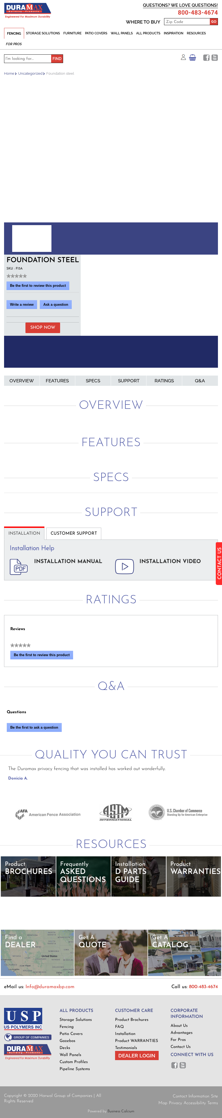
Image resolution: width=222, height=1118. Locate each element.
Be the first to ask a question (34, 727)
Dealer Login (136, 1055)
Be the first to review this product (39, 287)
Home (9, 73)
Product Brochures (131, 1020)
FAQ (119, 1027)
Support (128, 380)
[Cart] (192, 59)
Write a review (23, 305)
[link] (16, 276)
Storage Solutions (43, 33)
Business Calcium (120, 1111)
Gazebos (67, 1041)
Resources (196, 33)
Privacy (175, 1103)
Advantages (181, 1033)
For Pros (14, 44)
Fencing (14, 33)
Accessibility (195, 1103)
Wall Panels (122, 33)
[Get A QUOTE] (111, 975)
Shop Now (42, 327)
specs (93, 380)
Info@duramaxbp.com (49, 987)
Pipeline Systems (75, 1069)
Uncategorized (30, 73)
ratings (164, 380)
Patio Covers (96, 33)
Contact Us (181, 1047)
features (57, 380)
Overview (21, 380)
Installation (125, 1034)
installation (24, 533)
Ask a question (55, 304)
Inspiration (173, 33)
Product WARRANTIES (136, 1041)
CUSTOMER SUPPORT (74, 533)
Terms (212, 1103)
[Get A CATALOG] (184, 975)
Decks (65, 1048)
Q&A (200, 380)
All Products (148, 33)
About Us (179, 1026)
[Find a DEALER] (37, 975)
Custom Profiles (74, 1062)
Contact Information (191, 1096)
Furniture (72, 33)
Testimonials (126, 1048)
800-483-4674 (198, 12)
